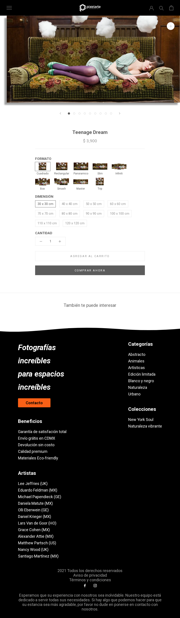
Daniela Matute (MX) (35, 503)
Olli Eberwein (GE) (33, 510)
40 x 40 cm (69, 204)
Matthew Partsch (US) (37, 543)
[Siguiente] (119, 113)
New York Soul (140, 419)
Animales (136, 361)
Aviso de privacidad (90, 575)
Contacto (34, 402)
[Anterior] (60, 113)
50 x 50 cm (94, 204)
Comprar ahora (90, 270)
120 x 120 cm (75, 223)
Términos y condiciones (90, 580)
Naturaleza (137, 387)
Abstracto (136, 354)
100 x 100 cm (119, 214)
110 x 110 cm (47, 223)
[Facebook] (84, 585)
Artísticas (136, 367)
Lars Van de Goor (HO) (37, 523)
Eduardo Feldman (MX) (37, 490)
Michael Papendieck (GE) (39, 496)
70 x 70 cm (45, 214)
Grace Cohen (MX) (34, 529)
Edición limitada (141, 374)
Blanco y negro (141, 380)
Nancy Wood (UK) (33, 549)
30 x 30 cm (45, 204)
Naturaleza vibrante (145, 426)
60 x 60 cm (118, 204)
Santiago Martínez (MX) (38, 556)
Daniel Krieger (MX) (34, 516)
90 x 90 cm (94, 214)
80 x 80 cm (69, 214)
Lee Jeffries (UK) (33, 483)
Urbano (134, 394)
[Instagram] (95, 585)
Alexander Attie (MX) (36, 536)
